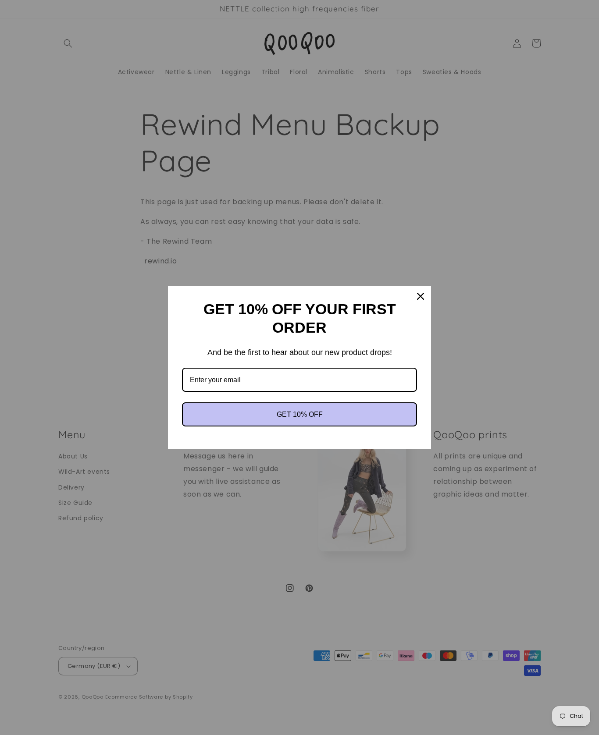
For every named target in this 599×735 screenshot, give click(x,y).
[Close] (420, 296)
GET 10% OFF (300, 414)
